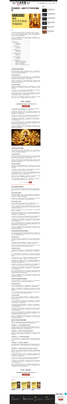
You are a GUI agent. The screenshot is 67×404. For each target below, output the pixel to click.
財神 (28, 37)
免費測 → (60, 399)
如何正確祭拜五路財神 (16, 49)
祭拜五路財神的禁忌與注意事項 (17, 53)
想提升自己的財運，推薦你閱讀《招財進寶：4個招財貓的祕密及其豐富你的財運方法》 (23, 184)
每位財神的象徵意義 (18, 44)
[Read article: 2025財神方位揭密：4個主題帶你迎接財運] (25, 385)
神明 (19, 338)
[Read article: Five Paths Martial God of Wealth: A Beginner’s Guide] (44, 10)
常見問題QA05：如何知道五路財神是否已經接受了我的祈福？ (22, 64)
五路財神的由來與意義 (16, 42)
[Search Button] (56, 3)
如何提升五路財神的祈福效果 (16, 56)
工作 (17, 97)
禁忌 (13, 233)
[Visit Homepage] (22, 3)
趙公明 (36, 86)
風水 (21, 196)
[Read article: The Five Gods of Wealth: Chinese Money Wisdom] (44, 32)
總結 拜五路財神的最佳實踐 (16, 60)
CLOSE (65, 393)
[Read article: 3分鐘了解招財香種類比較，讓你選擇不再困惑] (15, 385)
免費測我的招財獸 (26, 106)
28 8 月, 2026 (49, 15)
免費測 (30, 182)
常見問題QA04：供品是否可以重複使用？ (20, 63)
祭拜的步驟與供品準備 (18, 51)
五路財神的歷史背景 (18, 43)
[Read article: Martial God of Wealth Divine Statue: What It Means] (44, 27)
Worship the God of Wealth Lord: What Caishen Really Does (51, 23)
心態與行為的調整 (18, 58)
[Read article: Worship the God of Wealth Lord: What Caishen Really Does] (44, 23)
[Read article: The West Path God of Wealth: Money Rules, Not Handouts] (44, 19)
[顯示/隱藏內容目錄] (28, 41)
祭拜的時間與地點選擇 (18, 50)
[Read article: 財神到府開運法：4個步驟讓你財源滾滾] (36, 385)
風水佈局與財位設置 (18, 57)
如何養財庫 (13, 387)
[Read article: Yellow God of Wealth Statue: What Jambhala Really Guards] (44, 14)
